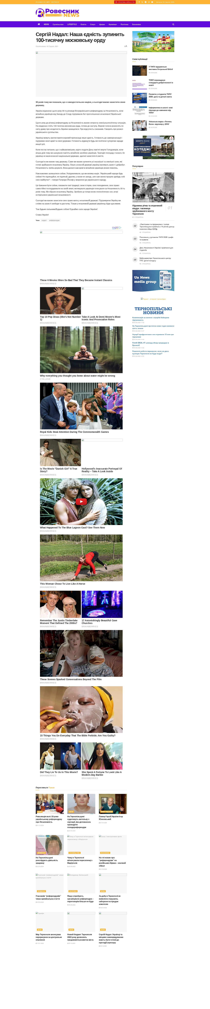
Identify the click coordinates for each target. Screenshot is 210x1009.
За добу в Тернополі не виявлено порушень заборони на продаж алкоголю (110, 900)
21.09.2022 (103, 869)
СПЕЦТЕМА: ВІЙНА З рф (126, 2)
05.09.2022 (40, 902)
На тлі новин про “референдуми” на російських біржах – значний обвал (112, 861)
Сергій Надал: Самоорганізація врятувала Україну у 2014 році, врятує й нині (112, 976)
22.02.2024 (40, 866)
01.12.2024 (40, 825)
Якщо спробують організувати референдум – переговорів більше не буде (80, 899)
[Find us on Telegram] (145, 2)
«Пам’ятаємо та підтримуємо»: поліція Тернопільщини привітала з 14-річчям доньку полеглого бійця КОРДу (157, 226)
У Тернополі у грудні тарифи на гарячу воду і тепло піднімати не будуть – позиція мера (50, 976)
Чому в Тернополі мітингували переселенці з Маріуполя (79, 860)
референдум (54, 220)
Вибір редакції (106, 812)
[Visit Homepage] (57, 12)
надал (44, 220)
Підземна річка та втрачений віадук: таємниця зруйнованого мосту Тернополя (147, 209)
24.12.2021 (103, 946)
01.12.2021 (71, 984)
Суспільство (58, 24)
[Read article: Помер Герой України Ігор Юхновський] (113, 804)
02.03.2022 (103, 907)
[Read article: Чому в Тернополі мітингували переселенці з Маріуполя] (81, 845)
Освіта (83, 24)
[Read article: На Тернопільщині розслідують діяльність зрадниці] (50, 845)
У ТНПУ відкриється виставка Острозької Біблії (161, 68)
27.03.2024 (103, 823)
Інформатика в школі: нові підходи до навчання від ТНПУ (161, 110)
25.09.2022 (71, 866)
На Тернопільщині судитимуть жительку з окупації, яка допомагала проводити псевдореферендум (79, 822)
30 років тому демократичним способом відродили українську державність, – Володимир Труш (81, 976)
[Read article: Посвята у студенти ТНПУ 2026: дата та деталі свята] (139, 98)
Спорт (92, 24)
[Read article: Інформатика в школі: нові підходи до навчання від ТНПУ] (139, 111)
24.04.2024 (71, 831)
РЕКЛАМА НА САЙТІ (43, 2)
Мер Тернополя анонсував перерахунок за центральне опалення (49, 937)
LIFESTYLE (72, 24)
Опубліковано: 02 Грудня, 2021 (47, 46)
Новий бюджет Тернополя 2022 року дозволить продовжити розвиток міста (80, 937)
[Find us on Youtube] (152, 2)
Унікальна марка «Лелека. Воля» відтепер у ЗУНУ (160, 122)
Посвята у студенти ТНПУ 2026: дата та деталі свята (160, 95)
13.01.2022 (40, 943)
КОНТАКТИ (55, 2)
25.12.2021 (71, 943)
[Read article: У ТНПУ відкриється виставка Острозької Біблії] (139, 70)
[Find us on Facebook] (139, 2)
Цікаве (102, 24)
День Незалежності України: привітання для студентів (156, 248)
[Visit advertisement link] (153, 41)
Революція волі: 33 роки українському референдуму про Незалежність (49, 819)
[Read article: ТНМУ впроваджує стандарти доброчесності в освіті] (139, 84)
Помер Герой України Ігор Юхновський (111, 817)
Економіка (136, 24)
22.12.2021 (40, 984)
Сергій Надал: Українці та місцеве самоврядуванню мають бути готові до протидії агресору (111, 938)
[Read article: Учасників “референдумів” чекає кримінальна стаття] (50, 883)
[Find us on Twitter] (142, 2)
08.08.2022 (71, 905)
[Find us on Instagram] (149, 2)
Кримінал (113, 24)
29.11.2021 (103, 984)
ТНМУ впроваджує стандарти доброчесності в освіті (161, 82)
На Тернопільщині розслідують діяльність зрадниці (47, 860)
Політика (124, 24)
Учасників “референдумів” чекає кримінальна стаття (48, 897)
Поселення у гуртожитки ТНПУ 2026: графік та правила (156, 238)
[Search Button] (173, 24)
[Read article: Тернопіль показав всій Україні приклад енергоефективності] (50, 999)
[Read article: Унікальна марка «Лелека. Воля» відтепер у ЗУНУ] (139, 125)
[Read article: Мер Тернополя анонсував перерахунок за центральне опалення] (50, 922)
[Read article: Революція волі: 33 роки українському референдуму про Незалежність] (50, 804)
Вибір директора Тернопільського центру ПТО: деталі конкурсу (155, 259)
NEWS (46, 24)
